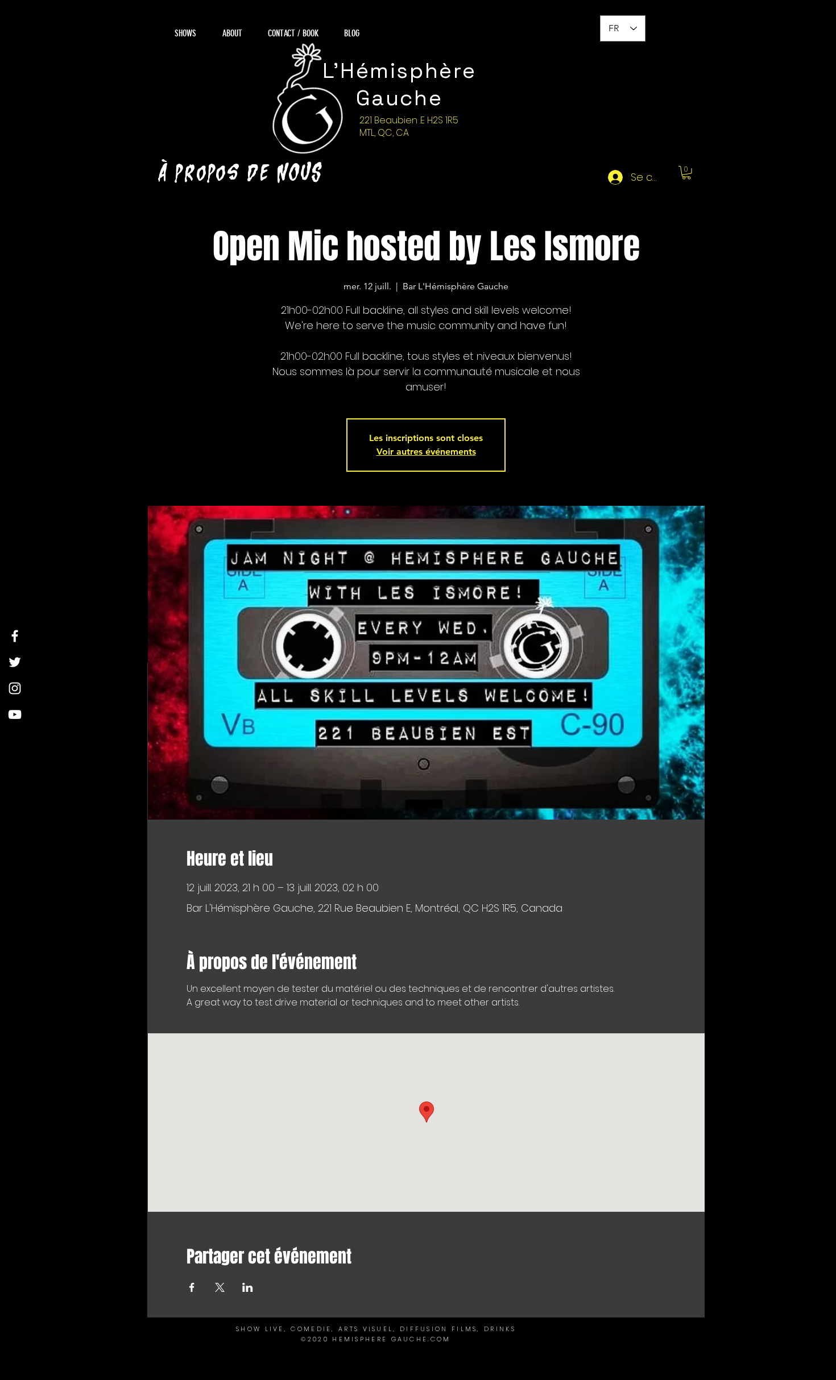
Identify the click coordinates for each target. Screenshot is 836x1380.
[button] (686, 173)
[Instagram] (15, 688)
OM (444, 1339)
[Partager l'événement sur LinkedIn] (247, 1287)
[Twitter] (15, 662)
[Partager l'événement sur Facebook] (192, 1287)
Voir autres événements (426, 451)
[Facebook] (15, 636)
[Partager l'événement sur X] (219, 1287)
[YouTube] (15, 714)
